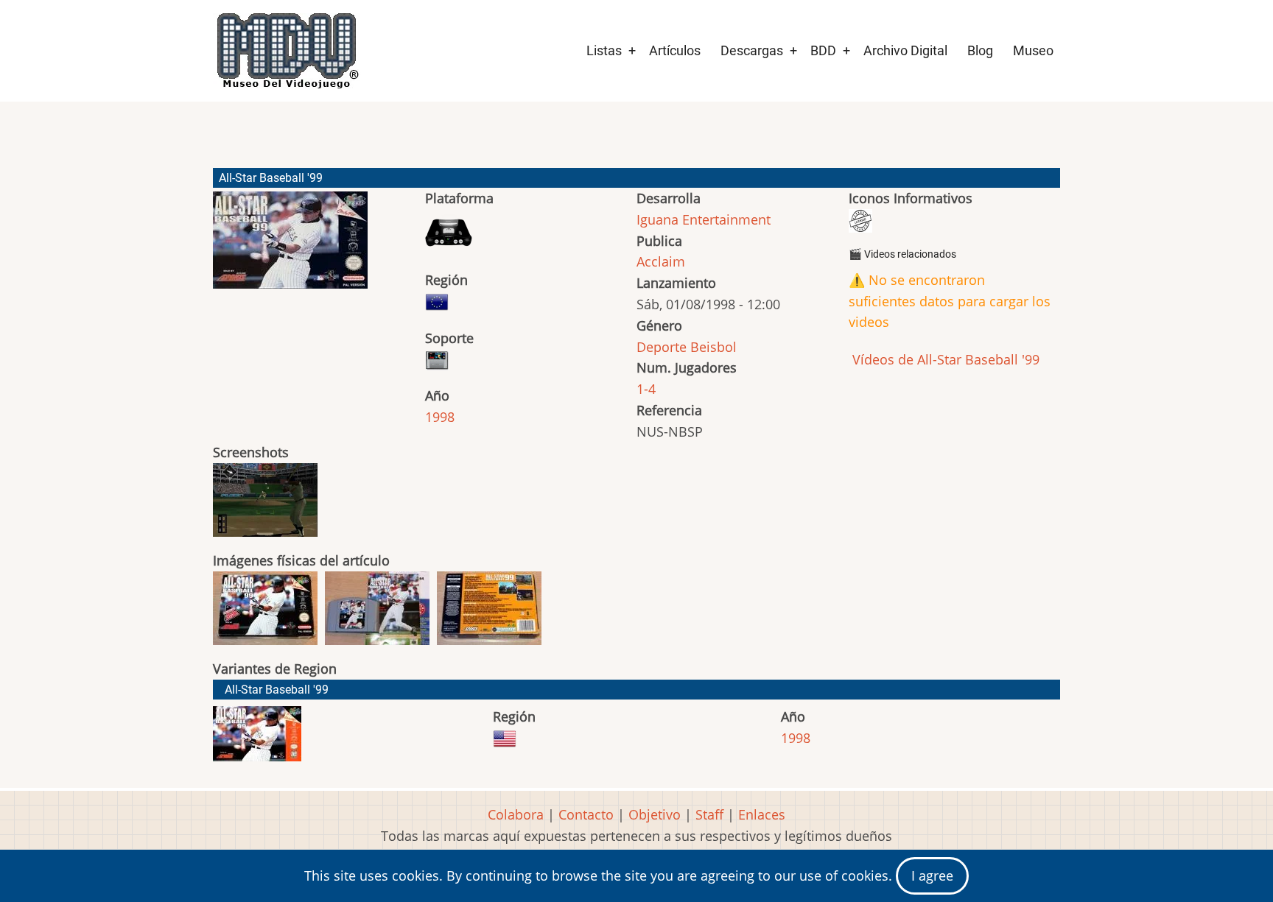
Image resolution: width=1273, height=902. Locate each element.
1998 (440, 417)
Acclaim (660, 261)
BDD (823, 50)
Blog (980, 50)
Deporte (661, 347)
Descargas (751, 50)
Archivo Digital (905, 50)
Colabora (516, 814)
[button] (290, 246)
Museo (1033, 50)
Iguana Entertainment (703, 219)
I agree (932, 875)
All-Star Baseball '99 (277, 690)
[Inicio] (286, 50)
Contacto (586, 814)
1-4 (646, 389)
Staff (709, 814)
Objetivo (654, 814)
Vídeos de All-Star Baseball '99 (944, 359)
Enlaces (761, 814)
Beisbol (713, 347)
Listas (604, 50)
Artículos (675, 50)
